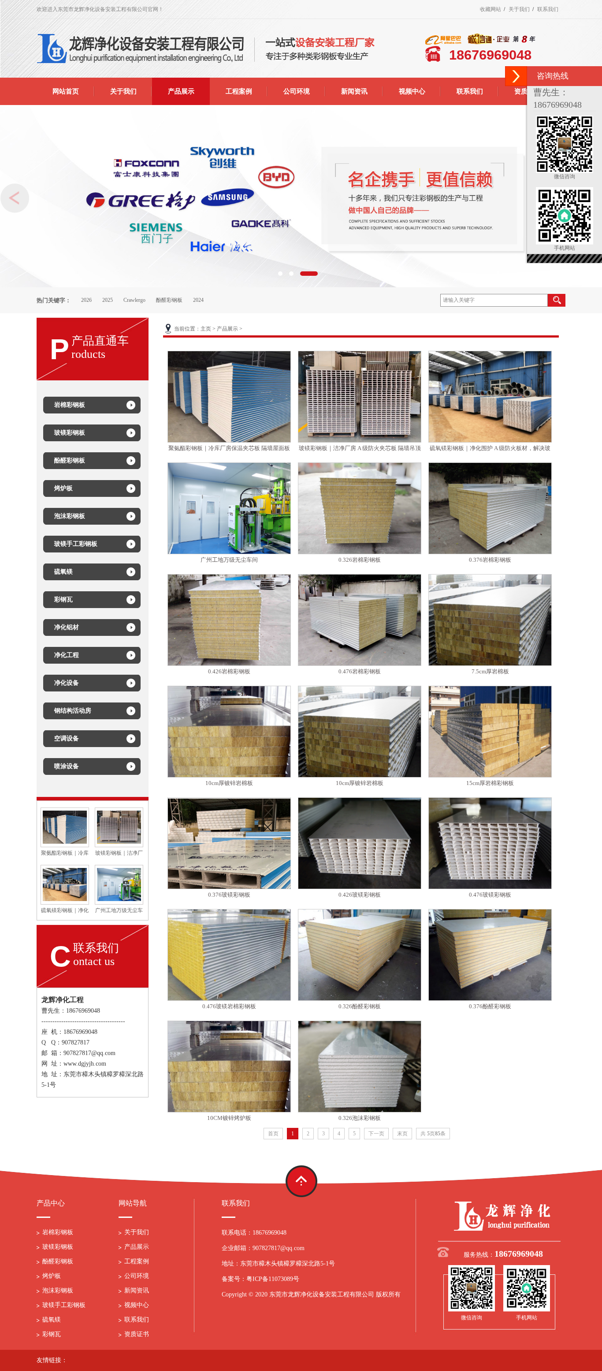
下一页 (376, 1134)
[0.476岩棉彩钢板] (359, 620)
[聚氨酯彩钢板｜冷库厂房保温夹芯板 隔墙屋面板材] (229, 397)
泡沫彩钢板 (57, 1290)
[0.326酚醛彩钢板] (359, 955)
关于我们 (519, 9)
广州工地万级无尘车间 (229, 559)
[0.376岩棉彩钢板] (490, 508)
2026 (86, 300)
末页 (402, 1134)
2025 (107, 300)
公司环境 (136, 1276)
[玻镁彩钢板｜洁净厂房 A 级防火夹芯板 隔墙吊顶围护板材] (359, 397)
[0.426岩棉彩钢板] (229, 620)
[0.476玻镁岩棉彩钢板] (229, 955)
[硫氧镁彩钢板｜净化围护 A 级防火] (65, 884)
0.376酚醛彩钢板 (490, 1006)
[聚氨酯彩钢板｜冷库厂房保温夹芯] (65, 826)
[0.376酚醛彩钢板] (490, 955)
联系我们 (547, 9)
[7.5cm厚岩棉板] (490, 620)
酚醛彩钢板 (169, 300)
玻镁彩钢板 (57, 1246)
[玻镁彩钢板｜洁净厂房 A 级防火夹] (119, 826)
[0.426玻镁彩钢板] (359, 843)
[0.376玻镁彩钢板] (229, 843)
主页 (206, 329)
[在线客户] (516, 76)
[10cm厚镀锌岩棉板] (229, 732)
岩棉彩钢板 (57, 1232)
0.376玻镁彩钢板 (229, 894)
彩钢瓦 (51, 1334)
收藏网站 (490, 9)
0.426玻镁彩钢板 (359, 894)
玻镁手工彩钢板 (63, 1305)
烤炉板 (51, 1276)
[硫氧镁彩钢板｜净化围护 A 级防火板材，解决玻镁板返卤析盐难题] (490, 397)
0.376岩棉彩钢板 (490, 559)
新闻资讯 (136, 1290)
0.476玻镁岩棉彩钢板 (229, 1006)
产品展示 (227, 329)
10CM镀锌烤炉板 (229, 1118)
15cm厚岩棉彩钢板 (490, 783)
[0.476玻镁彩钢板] (490, 843)
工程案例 (136, 1261)
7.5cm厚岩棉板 (490, 671)
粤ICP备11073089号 (272, 1279)
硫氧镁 (51, 1319)
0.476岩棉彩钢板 (359, 671)
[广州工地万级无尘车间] (119, 884)
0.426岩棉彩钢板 (229, 671)
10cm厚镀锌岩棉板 (229, 783)
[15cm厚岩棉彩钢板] (490, 732)
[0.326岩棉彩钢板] (359, 508)
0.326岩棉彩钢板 (359, 559)
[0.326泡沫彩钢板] (359, 1066)
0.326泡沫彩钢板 (359, 1118)
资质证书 (136, 1334)
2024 (198, 300)
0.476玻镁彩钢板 (490, 894)
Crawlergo (134, 300)
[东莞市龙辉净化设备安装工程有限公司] (503, 1216)
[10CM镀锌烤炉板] (229, 1066)
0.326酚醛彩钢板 (359, 1006)
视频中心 (136, 1305)
